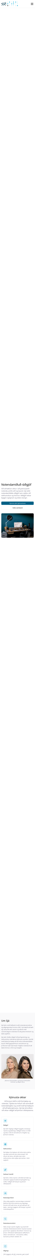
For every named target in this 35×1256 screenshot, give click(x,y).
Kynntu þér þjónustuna (17, 503)
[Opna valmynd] (32, 4)
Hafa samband (18, 508)
